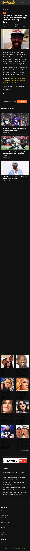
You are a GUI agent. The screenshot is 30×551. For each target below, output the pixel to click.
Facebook (23, 101)
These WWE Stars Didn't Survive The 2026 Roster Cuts (7, 395)
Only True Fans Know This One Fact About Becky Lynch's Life (22, 395)
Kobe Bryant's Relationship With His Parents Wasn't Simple (7, 372)
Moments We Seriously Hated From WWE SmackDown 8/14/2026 (7, 443)
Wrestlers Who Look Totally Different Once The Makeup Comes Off (21, 419)
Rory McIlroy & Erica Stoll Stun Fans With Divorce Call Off (21, 442)
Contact (3, 532)
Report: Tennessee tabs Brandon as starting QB (14, 473)
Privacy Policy (4, 534)
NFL (8, 9)
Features (3, 517)
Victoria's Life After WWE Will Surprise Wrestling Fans (7, 418)
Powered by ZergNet (24, 450)
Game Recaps (4, 515)
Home (4, 9)
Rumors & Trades (5, 522)
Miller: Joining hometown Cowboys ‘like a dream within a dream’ (15, 177)
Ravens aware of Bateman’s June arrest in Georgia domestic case (15, 129)
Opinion (3, 520)
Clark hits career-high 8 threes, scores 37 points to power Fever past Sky (14, 478)
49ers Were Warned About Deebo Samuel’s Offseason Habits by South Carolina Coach (14, 81)
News (2, 510)
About (2, 530)
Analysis (3, 512)
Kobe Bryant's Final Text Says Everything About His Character (22, 372)
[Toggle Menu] (22, 2)
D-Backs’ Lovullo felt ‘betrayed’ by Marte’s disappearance (14, 483)
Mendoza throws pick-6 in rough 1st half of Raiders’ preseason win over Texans (14, 153)
